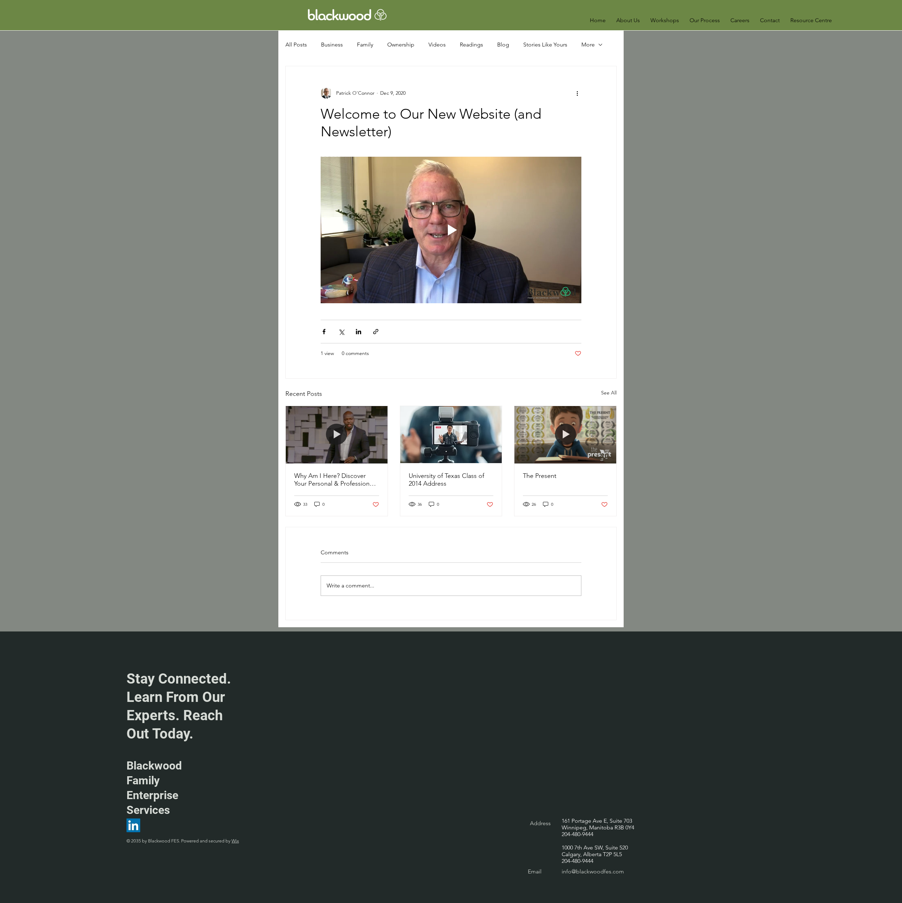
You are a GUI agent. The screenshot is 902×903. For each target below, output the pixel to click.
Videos (437, 44)
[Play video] (451, 230)
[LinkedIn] (133, 825)
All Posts (296, 44)
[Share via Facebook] (324, 331)
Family (365, 44)
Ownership (400, 44)
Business (332, 44)
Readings (471, 44)
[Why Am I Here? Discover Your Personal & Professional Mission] (337, 434)
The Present (539, 476)
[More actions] (577, 93)
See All (609, 393)
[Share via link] (375, 331)
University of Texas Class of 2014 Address (446, 479)
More (588, 44)
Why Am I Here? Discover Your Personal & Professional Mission (334, 479)
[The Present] (565, 434)
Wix (235, 840)
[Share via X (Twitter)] (341, 331)
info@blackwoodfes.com (593, 871)
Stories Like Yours (545, 44)
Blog (503, 44)
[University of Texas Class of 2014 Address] (451, 434)
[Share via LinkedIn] (358, 331)
